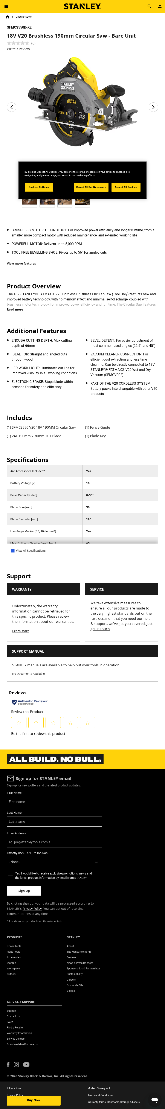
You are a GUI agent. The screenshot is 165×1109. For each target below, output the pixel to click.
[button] (8, 1064)
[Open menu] (6, 6)
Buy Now (33, 1100)
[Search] (149, 6)
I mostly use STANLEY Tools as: (27, 853)
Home (7, 17)
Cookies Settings (39, 187)
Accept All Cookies (126, 187)
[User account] (160, 6)
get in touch (100, 628)
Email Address (16, 833)
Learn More (20, 631)
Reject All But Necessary (91, 187)
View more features (21, 263)
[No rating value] (19, 43)
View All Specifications (31, 550)
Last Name (14, 812)
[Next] (153, 107)
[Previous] (11, 107)
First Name (14, 793)
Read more (15, 309)
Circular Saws (24, 16)
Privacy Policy (32, 908)
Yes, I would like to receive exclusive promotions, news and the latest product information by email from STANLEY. (53, 875)
